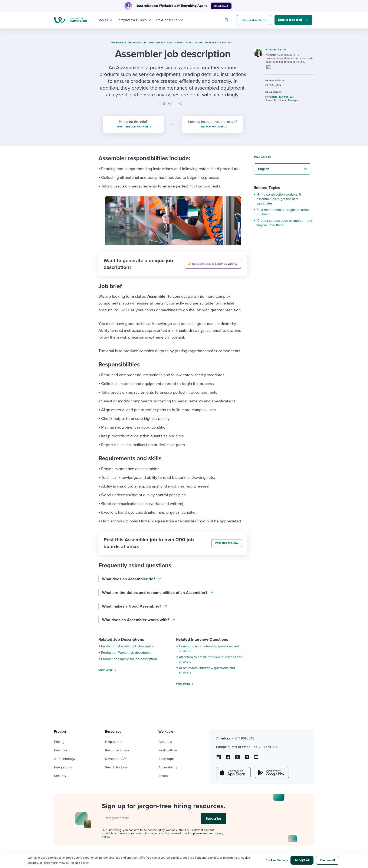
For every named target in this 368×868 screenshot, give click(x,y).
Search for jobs (116, 767)
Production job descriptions (195, 42)
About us (165, 742)
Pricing (59, 742)
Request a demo (254, 20)
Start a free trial (290, 20)
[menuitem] (104, 20)
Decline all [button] (327, 860)
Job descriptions (161, 42)
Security (60, 776)
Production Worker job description (126, 653)
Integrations (63, 767)
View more (105, 670)
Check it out (221, 5)
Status (163, 776)
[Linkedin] (268, 66)
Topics (103, 20)
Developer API (115, 759)
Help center (113, 742)
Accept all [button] (302, 860)
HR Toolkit (118, 42)
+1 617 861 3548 (243, 738)
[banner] (172, 264)
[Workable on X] (246, 758)
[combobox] (227, 20)
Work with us (167, 750)
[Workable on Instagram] (256, 758)
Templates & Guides (132, 20)
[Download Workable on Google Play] (271, 772)
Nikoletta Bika (276, 49)
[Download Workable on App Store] (233, 772)
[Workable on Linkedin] (218, 758)
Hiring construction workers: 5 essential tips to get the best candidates (278, 199)
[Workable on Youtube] (237, 758)
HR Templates (137, 42)
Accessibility (167, 767)
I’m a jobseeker (167, 20)
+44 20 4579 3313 (265, 747)
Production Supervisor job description (129, 659)
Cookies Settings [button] (277, 860)
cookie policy (79, 863)
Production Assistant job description (128, 646)
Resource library (117, 750)
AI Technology (64, 759)
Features (60, 750)
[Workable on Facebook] (228, 758)
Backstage (166, 759)
